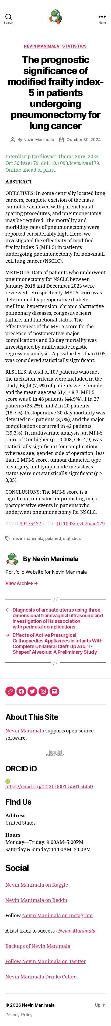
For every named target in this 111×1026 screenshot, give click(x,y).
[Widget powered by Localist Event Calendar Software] (56, 753)
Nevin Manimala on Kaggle (36, 885)
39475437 (30, 524)
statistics (72, 538)
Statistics (74, 46)
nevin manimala (28, 538)
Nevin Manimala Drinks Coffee (41, 977)
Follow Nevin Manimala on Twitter (45, 962)
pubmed (53, 538)
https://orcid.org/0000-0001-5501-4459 (49, 786)
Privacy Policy (19, 1014)
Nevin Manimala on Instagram (57, 916)
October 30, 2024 (83, 139)
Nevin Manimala (41, 46)
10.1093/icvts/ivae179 (80, 524)
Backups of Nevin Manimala (37, 946)
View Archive (21, 583)
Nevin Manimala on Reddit (36, 900)
